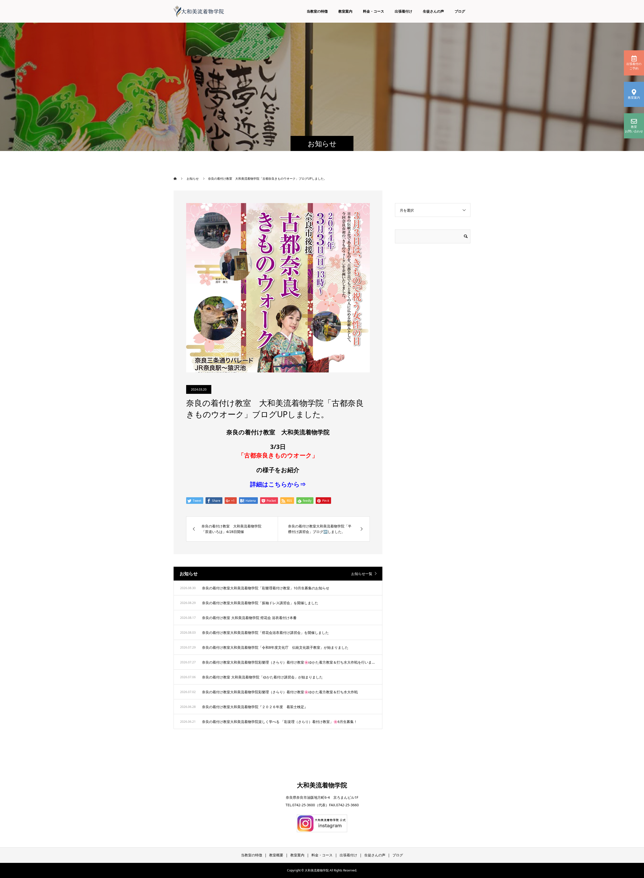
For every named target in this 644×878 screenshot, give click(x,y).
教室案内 (345, 11)
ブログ (460, 11)
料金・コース (373, 11)
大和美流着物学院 (322, 785)
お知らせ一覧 (361, 573)
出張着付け (403, 11)
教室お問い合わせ (634, 129)
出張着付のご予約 (633, 66)
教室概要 (276, 855)
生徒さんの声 (433, 11)
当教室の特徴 (317, 11)
